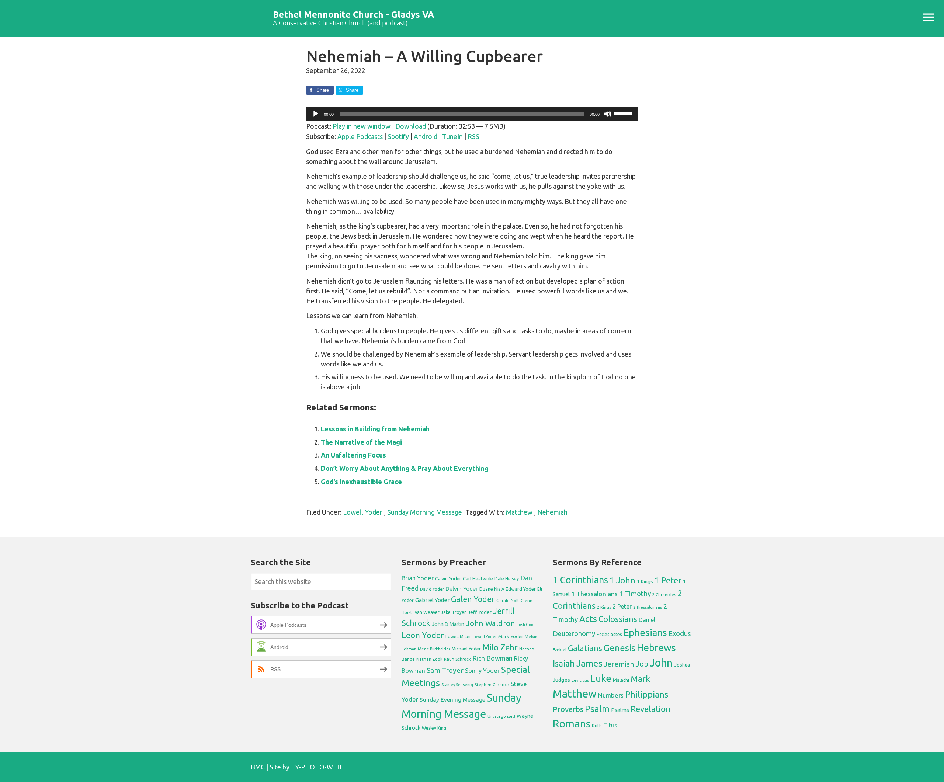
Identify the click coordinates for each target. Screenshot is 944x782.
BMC (258, 767)
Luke (600, 678)
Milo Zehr (500, 647)
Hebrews (656, 647)
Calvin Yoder (448, 578)
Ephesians (645, 632)
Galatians (585, 648)
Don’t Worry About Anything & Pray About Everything (405, 468)
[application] (472, 114)
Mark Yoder (510, 636)
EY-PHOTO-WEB (316, 767)
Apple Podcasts (360, 136)
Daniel (647, 619)
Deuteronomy (574, 633)
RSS (473, 136)
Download (410, 126)
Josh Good (526, 624)
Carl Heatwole (478, 578)
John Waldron (490, 623)
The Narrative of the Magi (361, 442)
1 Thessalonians (594, 593)
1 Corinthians (580, 579)
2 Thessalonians (647, 607)
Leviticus (580, 680)
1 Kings (645, 581)
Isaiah (564, 663)
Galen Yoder (473, 599)
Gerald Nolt (507, 600)
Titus (610, 725)
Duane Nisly (491, 588)
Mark (640, 678)
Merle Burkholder (434, 649)
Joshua (682, 665)
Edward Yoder (521, 588)
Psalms (620, 710)
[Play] (315, 114)
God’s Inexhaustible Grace (361, 481)
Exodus (680, 633)
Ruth (597, 725)
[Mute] (607, 114)
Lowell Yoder (362, 512)
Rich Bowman (492, 658)
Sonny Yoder (482, 670)
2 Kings (604, 607)
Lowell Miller (458, 636)
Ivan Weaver (427, 612)
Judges (561, 680)
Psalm (597, 708)
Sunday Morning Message (424, 512)
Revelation (651, 708)
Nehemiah (552, 512)
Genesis (619, 648)
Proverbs (568, 709)
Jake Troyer (453, 612)
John (661, 663)
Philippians (646, 694)
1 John (622, 580)
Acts (588, 619)
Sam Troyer (445, 670)
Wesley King (434, 728)
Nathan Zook (429, 659)
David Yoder (432, 589)
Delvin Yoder (461, 588)
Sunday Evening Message (452, 699)
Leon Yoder (423, 635)
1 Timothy (635, 594)
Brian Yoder (418, 578)
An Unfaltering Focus (353, 455)
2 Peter (622, 606)
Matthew (519, 512)
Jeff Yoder (480, 612)
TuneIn (452, 136)
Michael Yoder (466, 648)
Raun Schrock (457, 659)
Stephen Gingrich (492, 684)
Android (425, 136)
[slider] (624, 113)
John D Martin (448, 624)
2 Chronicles (664, 594)
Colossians (617, 619)
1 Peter (668, 580)
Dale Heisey (506, 578)
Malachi (621, 680)
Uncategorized (501, 716)
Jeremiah (619, 664)
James (589, 663)
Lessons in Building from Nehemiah (375, 428)
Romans (571, 723)
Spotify (398, 136)
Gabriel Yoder (432, 600)
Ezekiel (559, 649)
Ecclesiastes (609, 634)
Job (641, 664)
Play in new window (362, 126)
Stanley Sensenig (457, 684)
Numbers (611, 695)
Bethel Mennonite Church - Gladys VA (353, 15)
